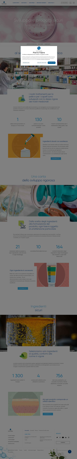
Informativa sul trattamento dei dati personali (43, 59)
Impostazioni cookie (26, 62)
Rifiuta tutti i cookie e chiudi (41, 62)
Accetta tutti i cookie (51, 62)
